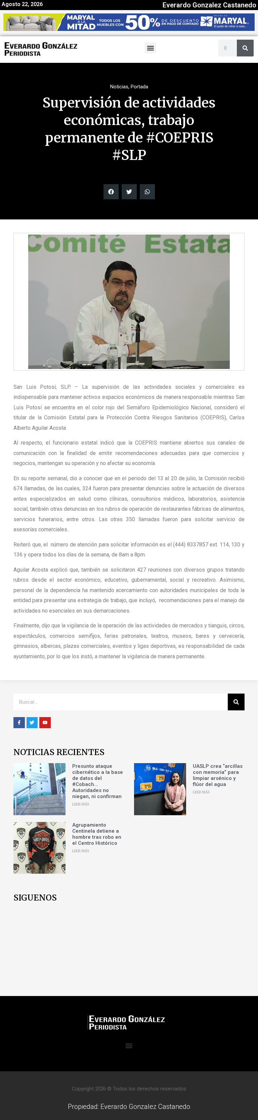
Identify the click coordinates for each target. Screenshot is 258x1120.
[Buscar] (245, 48)
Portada (139, 87)
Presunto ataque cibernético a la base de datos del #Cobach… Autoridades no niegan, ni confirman (97, 781)
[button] (150, 47)
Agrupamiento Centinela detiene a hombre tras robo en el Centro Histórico (96, 834)
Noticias (119, 87)
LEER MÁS (80, 804)
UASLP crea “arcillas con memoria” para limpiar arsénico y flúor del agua (218, 775)
